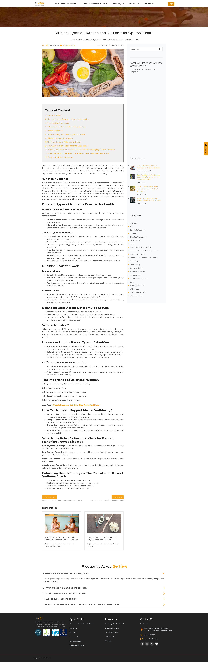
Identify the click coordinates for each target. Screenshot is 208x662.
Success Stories (75, 641)
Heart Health (135, 261)
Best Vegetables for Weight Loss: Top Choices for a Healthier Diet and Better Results (148, 177)
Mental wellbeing (136, 268)
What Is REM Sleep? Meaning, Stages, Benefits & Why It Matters (149, 199)
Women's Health (136, 296)
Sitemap (108, 641)
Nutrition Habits (69, 45)
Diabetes (133, 233)
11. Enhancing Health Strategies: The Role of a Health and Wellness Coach (77, 153)
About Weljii (117, 3)
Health (132, 244)
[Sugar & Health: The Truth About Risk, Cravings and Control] (104, 525)
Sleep (132, 282)
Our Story (73, 628)
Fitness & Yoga (135, 240)
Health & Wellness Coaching (140, 247)
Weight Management (137, 292)
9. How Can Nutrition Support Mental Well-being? (67, 146)
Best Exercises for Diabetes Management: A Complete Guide (148, 167)
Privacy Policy (110, 637)
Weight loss (134, 289)
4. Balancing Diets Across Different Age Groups (65, 127)
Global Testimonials (77, 645)
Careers (72, 650)
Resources (133, 3)
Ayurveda (133, 223)
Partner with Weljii (111, 632)
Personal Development (139, 279)
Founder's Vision (76, 637)
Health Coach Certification (65, 3)
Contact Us (149, 3)
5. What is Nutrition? (53, 131)
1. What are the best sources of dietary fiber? (66, 573)
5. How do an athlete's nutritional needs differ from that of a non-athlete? (81, 604)
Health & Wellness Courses (94, 3)
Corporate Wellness (137, 230)
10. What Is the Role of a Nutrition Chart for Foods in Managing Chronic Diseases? (80, 150)
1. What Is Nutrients (53, 115)
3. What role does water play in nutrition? (64, 593)
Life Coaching (135, 265)
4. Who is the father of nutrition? (60, 599)
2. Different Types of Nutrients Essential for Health (67, 119)
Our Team (73, 632)
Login (171, 3)
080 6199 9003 (149, 635)
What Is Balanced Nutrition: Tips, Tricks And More (76, 405)
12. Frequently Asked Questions (58, 157)
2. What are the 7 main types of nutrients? (65, 588)
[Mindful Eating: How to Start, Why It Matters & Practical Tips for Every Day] (62, 525)
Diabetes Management (138, 237)
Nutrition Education (137, 272)
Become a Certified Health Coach (82, 624)
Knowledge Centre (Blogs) (114, 624)
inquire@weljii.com (150, 639)
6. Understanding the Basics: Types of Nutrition (65, 134)
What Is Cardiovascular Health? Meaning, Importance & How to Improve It (148, 189)
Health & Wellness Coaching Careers (144, 251)
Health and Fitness (137, 254)
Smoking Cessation (137, 286)
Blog (131, 227)
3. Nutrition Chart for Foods (57, 123)
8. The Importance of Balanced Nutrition (62, 142)
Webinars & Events (112, 628)
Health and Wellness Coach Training (143, 258)
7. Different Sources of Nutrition (59, 138)
